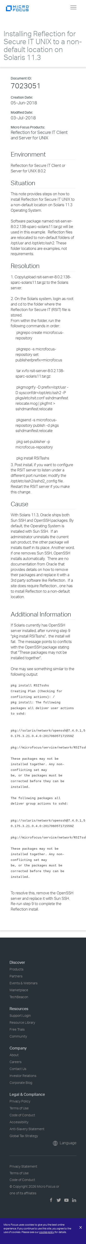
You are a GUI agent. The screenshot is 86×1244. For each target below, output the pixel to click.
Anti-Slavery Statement (27, 1129)
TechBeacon (19, 997)
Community (18, 1036)
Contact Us (18, 1069)
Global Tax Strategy (24, 1136)
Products (16, 969)
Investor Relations (23, 1076)
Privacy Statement (23, 1166)
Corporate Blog (21, 1083)
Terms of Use (19, 1108)
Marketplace (19, 990)
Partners (16, 976)
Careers (16, 1062)
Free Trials (17, 1029)
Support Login (20, 1015)
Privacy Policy (20, 1101)
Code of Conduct (22, 1115)
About (14, 1055)
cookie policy (46, 1232)
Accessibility (19, 1122)
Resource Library (22, 1022)
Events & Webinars (24, 983)
